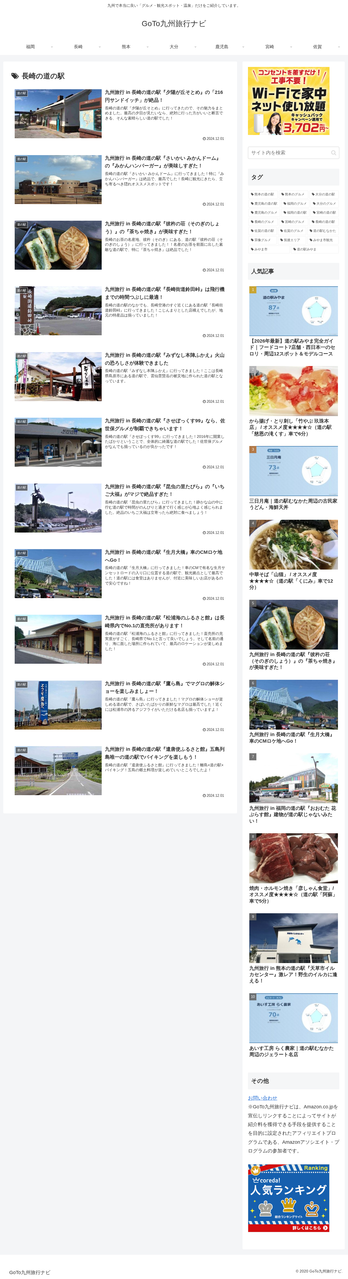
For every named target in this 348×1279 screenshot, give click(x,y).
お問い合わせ (262, 1098)
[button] (333, 153)
